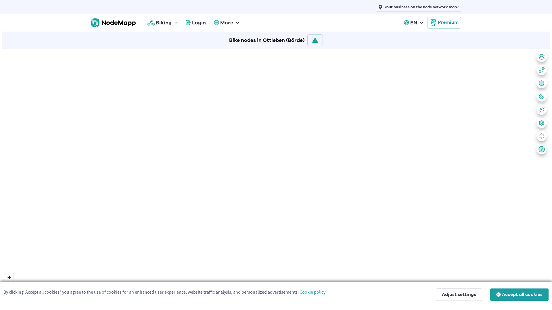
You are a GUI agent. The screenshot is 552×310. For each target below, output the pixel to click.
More (226, 22)
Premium (448, 22)
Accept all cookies (522, 294)
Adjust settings (459, 294)
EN (413, 22)
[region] (276, 178)
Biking (164, 22)
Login (199, 22)
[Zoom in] (9, 277)
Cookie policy (312, 292)
